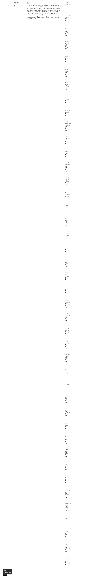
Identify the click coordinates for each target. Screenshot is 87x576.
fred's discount (67, 41)
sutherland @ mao (67, 196)
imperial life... (67, 151)
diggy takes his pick (67, 401)
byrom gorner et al (67, 172)
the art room (66, 531)
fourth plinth (66, 542)
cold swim (66, 211)
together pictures (67, 412)
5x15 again (66, 270)
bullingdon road (67, 43)
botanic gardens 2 (67, 17)
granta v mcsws (67, 235)
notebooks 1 (66, 77)
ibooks (66, 127)
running (66, 464)
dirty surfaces (67, 86)
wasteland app (67, 276)
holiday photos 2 (67, 455)
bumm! (66, 352)
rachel (65, 95)
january (66, 345)
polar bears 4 (67, 440)
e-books (66, 518)
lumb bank (66, 425)
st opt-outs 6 (66, 62)
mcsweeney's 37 (67, 293)
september (66, 239)
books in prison (67, 54)
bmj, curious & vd (67, 75)
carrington (66, 267)
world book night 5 (67, 328)
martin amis (66, 341)
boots (65, 319)
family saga (66, 121)
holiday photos (67, 539)
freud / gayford (67, 382)
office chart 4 (67, 393)
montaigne (66, 356)
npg (65, 218)
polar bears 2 (67, 457)
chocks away (66, 414)
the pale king (66, 300)
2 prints (66, 408)
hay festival (66, 136)
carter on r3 (66, 233)
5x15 (65, 395)
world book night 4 (67, 330)
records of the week (68, 194)
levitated (66, 358)
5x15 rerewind (67, 388)
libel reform (66, 460)
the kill (65, 6)
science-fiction (67, 82)
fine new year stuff (67, 360)
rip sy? (66, 222)
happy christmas (67, 362)
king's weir (66, 21)
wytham (66, 28)
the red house (67, 421)
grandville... (66, 131)
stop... (65, 192)
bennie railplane (67, 373)
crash (65, 183)
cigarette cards (67, 237)
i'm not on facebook (68, 501)
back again (66, 248)
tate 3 (65, 462)
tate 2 (65, 466)
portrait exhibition (67, 4)
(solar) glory (66, 213)
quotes (66, 516)
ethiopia (66, 36)
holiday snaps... (67, 112)
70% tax (66, 26)
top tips (66, 544)
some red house (67, 397)
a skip (65, 34)
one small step (67, 416)
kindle (65, 250)
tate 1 (65, 468)
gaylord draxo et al (67, 185)
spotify (66, 546)
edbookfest (66, 116)
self (65, 274)
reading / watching (67, 403)
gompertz (66, 103)
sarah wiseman (67, 434)
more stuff (66, 265)
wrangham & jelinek (68, 492)
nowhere (66, 97)
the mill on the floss (67, 406)
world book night (67, 375)
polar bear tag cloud (68, 503)
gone (65, 520)
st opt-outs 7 (66, 60)
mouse (66, 90)
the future (66, 291)
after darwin (66, 550)
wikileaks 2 (66, 367)
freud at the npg (67, 155)
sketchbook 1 (67, 427)
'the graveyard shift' (68, 563)
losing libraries (67, 343)
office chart (66, 226)
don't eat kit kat (67, 498)
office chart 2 (67, 419)
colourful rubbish (67, 488)
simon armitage (67, 32)
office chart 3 (67, 410)
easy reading (66, 166)
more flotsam (67, 313)
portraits (66, 244)
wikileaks (66, 371)
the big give (66, 205)
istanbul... (66, 144)
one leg (66, 88)
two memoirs (66, 507)
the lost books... (67, 181)
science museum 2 (67, 304)
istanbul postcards (67, 149)
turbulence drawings (68, 123)
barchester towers (67, 101)
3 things (66, 254)
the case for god (67, 535)
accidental (66, 436)
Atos (65, 259)
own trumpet (66, 263)
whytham (66, 321)
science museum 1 (67, 306)
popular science (67, 447)
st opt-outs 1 (66, 73)
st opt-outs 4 (66, 67)
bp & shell (66, 423)
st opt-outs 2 (66, 71)
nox (65, 289)
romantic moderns (67, 334)
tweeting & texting (67, 110)
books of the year (67, 15)
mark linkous (66, 449)
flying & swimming (67, 125)
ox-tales (66, 559)
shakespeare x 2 (67, 108)
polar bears (66, 509)
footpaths (66, 522)
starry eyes (66, 252)
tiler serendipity (67, 114)
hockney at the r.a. (67, 168)
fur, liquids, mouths (67, 170)
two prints (66, 317)
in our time (66, 475)
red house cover (67, 209)
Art (15, 3)
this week (66, 175)
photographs (66, 481)
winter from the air (67, 490)
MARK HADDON (17, 2)
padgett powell (67, 339)
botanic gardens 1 (67, 19)
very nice (66, 326)
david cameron (67, 470)
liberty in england (67, 39)
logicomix (66, 479)
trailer (65, 140)
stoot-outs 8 (66, 58)
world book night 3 (67, 332)
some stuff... (66, 280)
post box (66, 45)
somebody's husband (68, 129)
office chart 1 (67, 429)
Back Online (66, 2)
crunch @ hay (67, 231)
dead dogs (66, 311)
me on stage (66, 246)
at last (65, 261)
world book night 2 (67, 354)
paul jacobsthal (67, 179)
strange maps (67, 529)
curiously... (66, 153)
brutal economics (67, 386)
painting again (67, 13)
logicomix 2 (66, 477)
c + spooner (66, 399)
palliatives (66, 278)
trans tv (66, 207)
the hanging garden (68, 162)
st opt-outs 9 (66, 56)
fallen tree (66, 23)
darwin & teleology (67, 483)
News (15, 6)
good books (66, 298)
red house (66, 198)
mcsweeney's (67, 365)
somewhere (66, 272)
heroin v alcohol (67, 384)
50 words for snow (67, 203)
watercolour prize (67, 159)
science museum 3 (67, 302)
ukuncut (66, 369)
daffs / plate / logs (67, 30)
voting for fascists (67, 511)
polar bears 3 (67, 444)
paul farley (66, 442)
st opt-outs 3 (66, 69)
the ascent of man (67, 548)
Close (11, 570)
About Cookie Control (4, 570)
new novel (66, 47)
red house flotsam (67, 380)
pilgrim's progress (67, 8)
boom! (65, 537)
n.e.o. (65, 287)
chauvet (66, 216)
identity (66, 451)
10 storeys (66, 157)
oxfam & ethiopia (67, 49)
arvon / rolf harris (67, 142)
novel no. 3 (66, 496)
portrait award (67, 177)
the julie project (67, 347)
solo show (66, 453)
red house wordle (67, 315)
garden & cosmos (67, 557)
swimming (66, 285)
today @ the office (67, 164)
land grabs (66, 224)
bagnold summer (67, 138)
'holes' (65, 561)
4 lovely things (67, 505)
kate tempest (66, 220)
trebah (66, 524)
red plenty (66, 308)
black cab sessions (67, 552)
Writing (15, 5)
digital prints (66, 533)
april (65, 438)
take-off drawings (67, 80)
